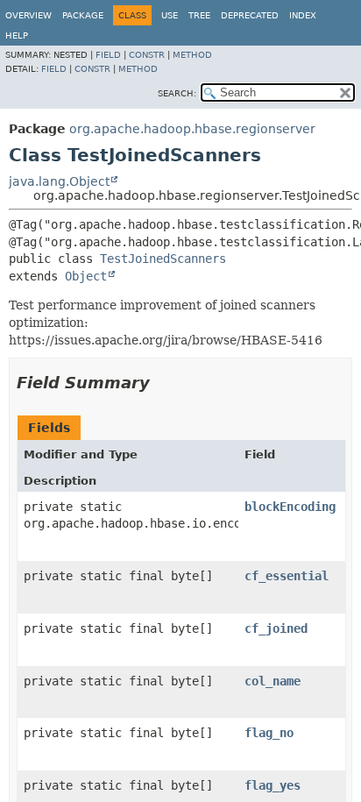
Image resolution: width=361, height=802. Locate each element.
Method (192, 55)
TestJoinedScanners (163, 259)
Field (108, 55)
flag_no (269, 733)
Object (86, 276)
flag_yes (272, 785)
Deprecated (250, 15)
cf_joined (276, 628)
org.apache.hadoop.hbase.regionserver (192, 129)
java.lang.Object (59, 181)
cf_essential (286, 576)
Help (16, 35)
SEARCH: (177, 93)
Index (302, 15)
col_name (272, 681)
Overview (28, 15)
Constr (147, 55)
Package (82, 15)
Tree (199, 15)
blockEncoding (290, 507)
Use (169, 15)
